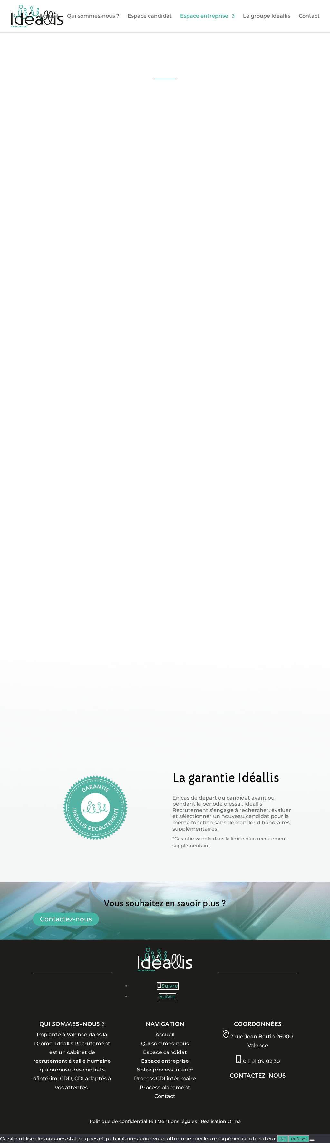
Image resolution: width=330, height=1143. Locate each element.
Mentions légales (177, 1121)
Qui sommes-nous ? (93, 16)
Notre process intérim (165, 1070)
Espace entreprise (204, 16)
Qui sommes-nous (165, 1044)
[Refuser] (312, 1140)
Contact (309, 16)
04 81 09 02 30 (261, 1061)
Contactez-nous (66, 919)
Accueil (49, 16)
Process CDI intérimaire (165, 1078)
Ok (283, 1138)
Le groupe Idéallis (266, 16)
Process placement (165, 1087)
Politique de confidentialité (121, 1121)
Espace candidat (150, 16)
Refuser (299, 1138)
